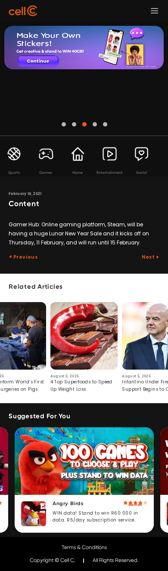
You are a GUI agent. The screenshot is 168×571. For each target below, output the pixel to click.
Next (149, 256)
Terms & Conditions (84, 547)
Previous (25, 256)
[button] (64, 124)
